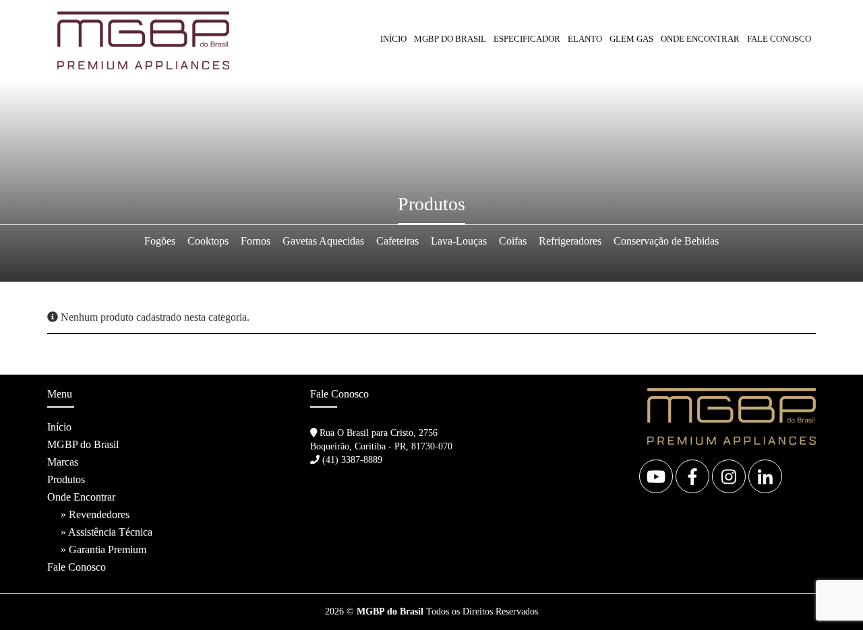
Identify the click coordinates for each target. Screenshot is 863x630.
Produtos (66, 479)
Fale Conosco (779, 39)
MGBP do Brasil (450, 39)
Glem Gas (631, 39)
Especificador (527, 39)
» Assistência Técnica (106, 532)
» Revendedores (95, 514)
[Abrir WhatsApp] (829, 596)
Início (393, 39)
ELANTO (585, 39)
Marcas (62, 462)
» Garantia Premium (103, 549)
